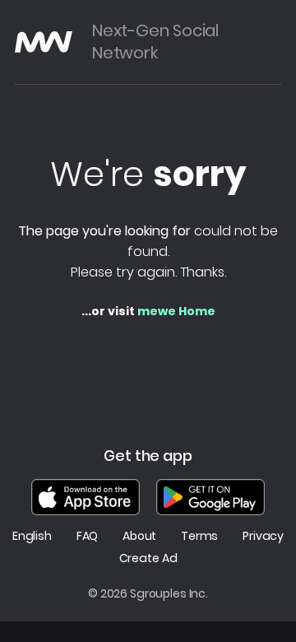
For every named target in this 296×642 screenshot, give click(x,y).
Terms (199, 536)
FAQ (87, 536)
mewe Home (176, 311)
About (139, 536)
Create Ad (148, 558)
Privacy (263, 536)
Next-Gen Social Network (155, 42)
